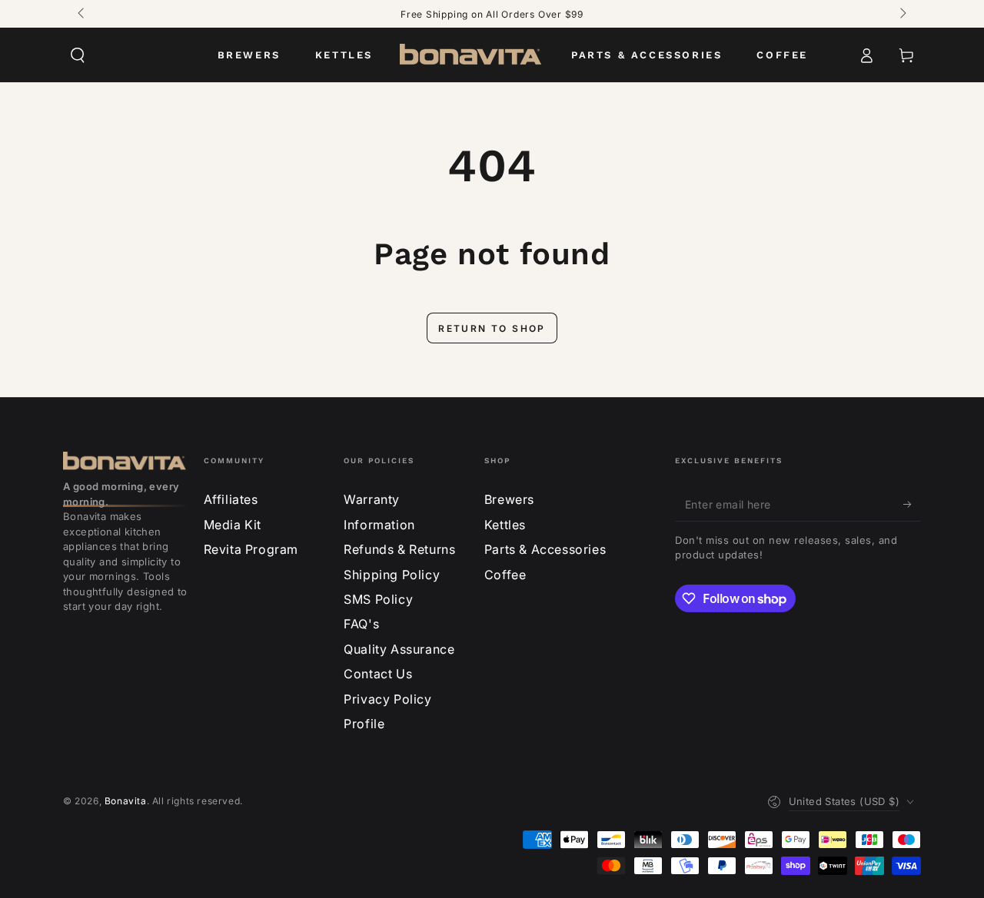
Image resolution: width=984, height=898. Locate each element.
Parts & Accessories (545, 549)
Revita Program (251, 549)
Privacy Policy (387, 699)
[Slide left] (82, 14)
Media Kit (232, 524)
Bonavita (126, 801)
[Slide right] (902, 14)
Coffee (505, 574)
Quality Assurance (399, 649)
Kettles (505, 524)
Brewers (509, 499)
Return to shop (492, 328)
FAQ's (361, 623)
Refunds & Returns (399, 549)
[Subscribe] (912, 504)
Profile (364, 723)
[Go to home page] (472, 55)
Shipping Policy (392, 574)
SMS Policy (378, 599)
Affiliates (231, 499)
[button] (78, 55)
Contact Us (378, 673)
